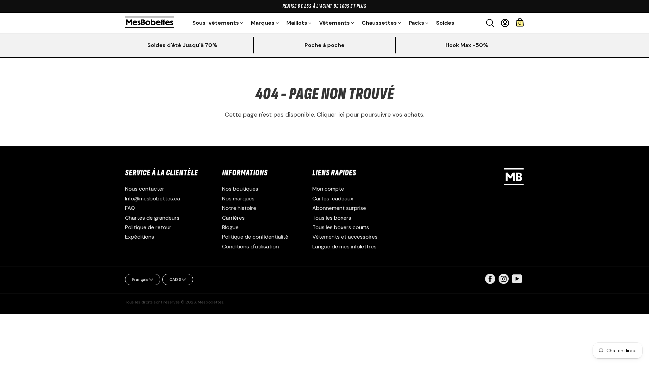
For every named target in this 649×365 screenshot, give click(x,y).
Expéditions (139, 236)
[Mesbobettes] (149, 23)
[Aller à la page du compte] (505, 23)
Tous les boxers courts (340, 227)
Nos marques (238, 198)
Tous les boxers (331, 217)
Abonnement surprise (339, 208)
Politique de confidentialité (255, 236)
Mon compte (328, 188)
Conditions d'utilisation (250, 246)
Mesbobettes (210, 302)
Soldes (445, 22)
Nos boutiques (240, 188)
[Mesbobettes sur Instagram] (504, 282)
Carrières (233, 217)
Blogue (230, 227)
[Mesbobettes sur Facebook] (490, 282)
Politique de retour (148, 227)
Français (140, 279)
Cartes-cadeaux (332, 198)
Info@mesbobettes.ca (152, 198)
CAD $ (175, 279)
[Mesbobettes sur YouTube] (517, 278)
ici (341, 115)
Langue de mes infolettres (344, 246)
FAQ (130, 208)
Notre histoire (239, 208)
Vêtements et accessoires (345, 236)
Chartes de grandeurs (152, 217)
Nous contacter (144, 188)
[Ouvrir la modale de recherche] (490, 23)
